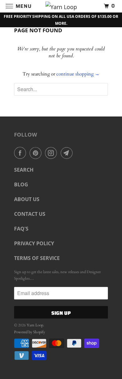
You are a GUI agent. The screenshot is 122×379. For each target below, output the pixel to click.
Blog (21, 184)
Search (23, 169)
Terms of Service (37, 258)
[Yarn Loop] (61, 6)
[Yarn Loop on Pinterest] (37, 153)
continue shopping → (77, 74)
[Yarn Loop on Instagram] (52, 153)
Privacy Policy (34, 243)
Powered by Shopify (29, 332)
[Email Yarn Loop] (68, 153)
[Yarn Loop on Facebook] (21, 153)
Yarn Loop (35, 325)
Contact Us (29, 213)
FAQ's (21, 228)
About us (26, 199)
